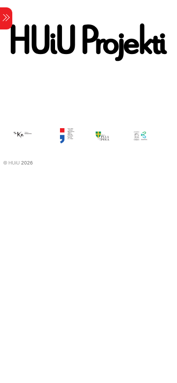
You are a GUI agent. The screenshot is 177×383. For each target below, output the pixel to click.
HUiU (14, 162)
